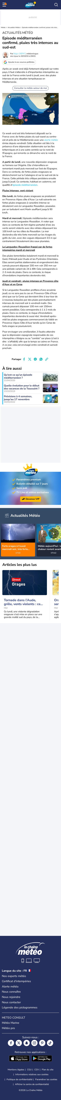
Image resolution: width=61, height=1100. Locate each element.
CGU (29, 1069)
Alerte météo (10, 986)
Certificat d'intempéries (16, 981)
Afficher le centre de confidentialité (32, 1084)
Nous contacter (11, 1002)
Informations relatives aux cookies (31, 1074)
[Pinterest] (42, 1043)
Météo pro (8, 1028)
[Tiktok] (50, 1043)
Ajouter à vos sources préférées (21, 62)
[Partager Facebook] (24, 359)
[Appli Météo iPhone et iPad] (19, 1058)
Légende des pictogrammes (19, 1007)
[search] (56, 4)
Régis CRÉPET (19, 53)
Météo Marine (10, 1023)
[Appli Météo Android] (42, 1058)
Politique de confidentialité (19, 1079)
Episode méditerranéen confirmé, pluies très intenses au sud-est (40, 27)
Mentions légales (16, 1069)
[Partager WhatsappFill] (41, 359)
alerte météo (51, 139)
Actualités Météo (14, 27)
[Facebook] (11, 1043)
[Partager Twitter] (29, 359)
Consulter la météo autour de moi (30, 88)
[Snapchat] (26, 1043)
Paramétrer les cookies (46, 1079)
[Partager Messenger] (35, 359)
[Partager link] (46, 359)
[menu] (4, 4)
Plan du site (47, 1069)
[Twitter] (19, 1043)
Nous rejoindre (11, 997)
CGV (36, 1069)
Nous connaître (11, 992)
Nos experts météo (14, 976)
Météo (3, 27)
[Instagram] (34, 1043)
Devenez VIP (32, 499)
